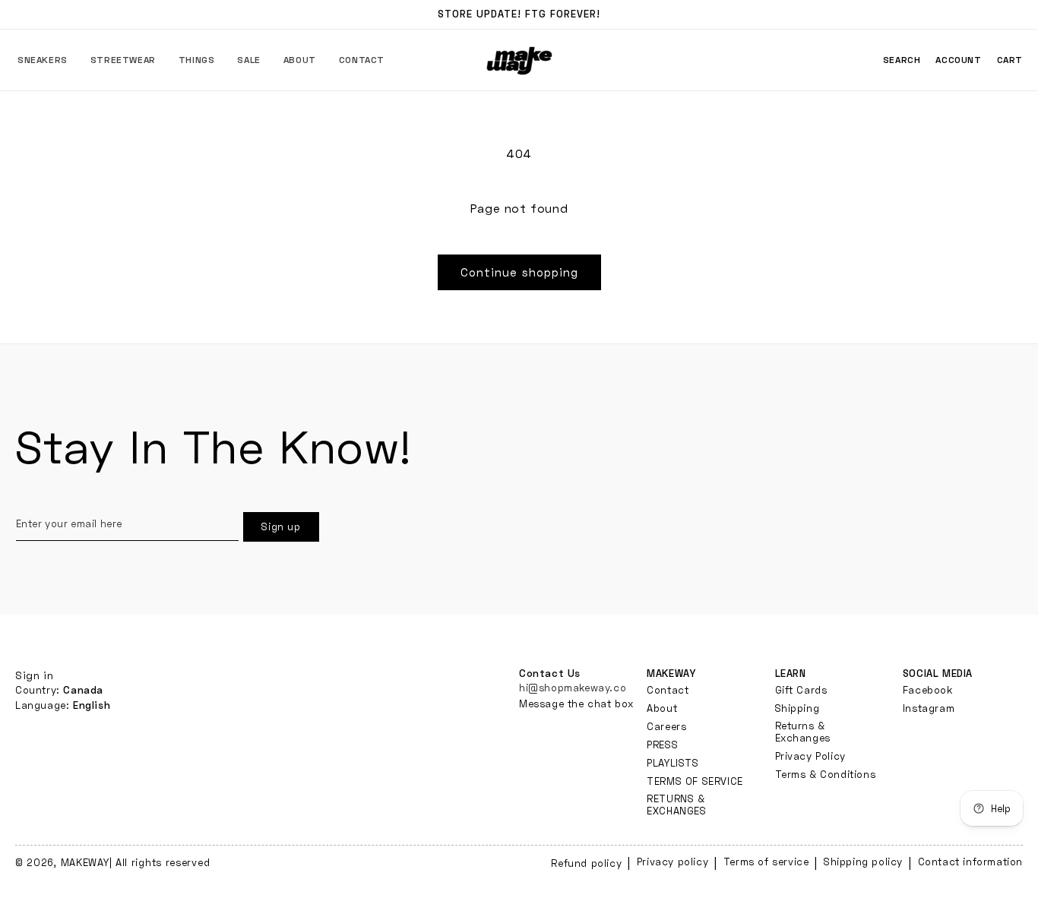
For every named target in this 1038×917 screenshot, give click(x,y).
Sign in (34, 675)
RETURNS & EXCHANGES (676, 804)
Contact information (970, 861)
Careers (666, 725)
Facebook (928, 689)
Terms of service (766, 861)
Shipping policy (863, 861)
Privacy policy (672, 861)
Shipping (797, 707)
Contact (667, 689)
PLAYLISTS (672, 762)
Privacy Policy (810, 755)
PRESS (662, 744)
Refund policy (586, 863)
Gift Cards (801, 689)
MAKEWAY (85, 862)
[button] (42, 60)
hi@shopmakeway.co (572, 687)
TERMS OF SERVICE (695, 780)
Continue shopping (519, 272)
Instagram (928, 707)
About (662, 707)
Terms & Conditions (825, 773)
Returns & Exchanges (803, 731)
